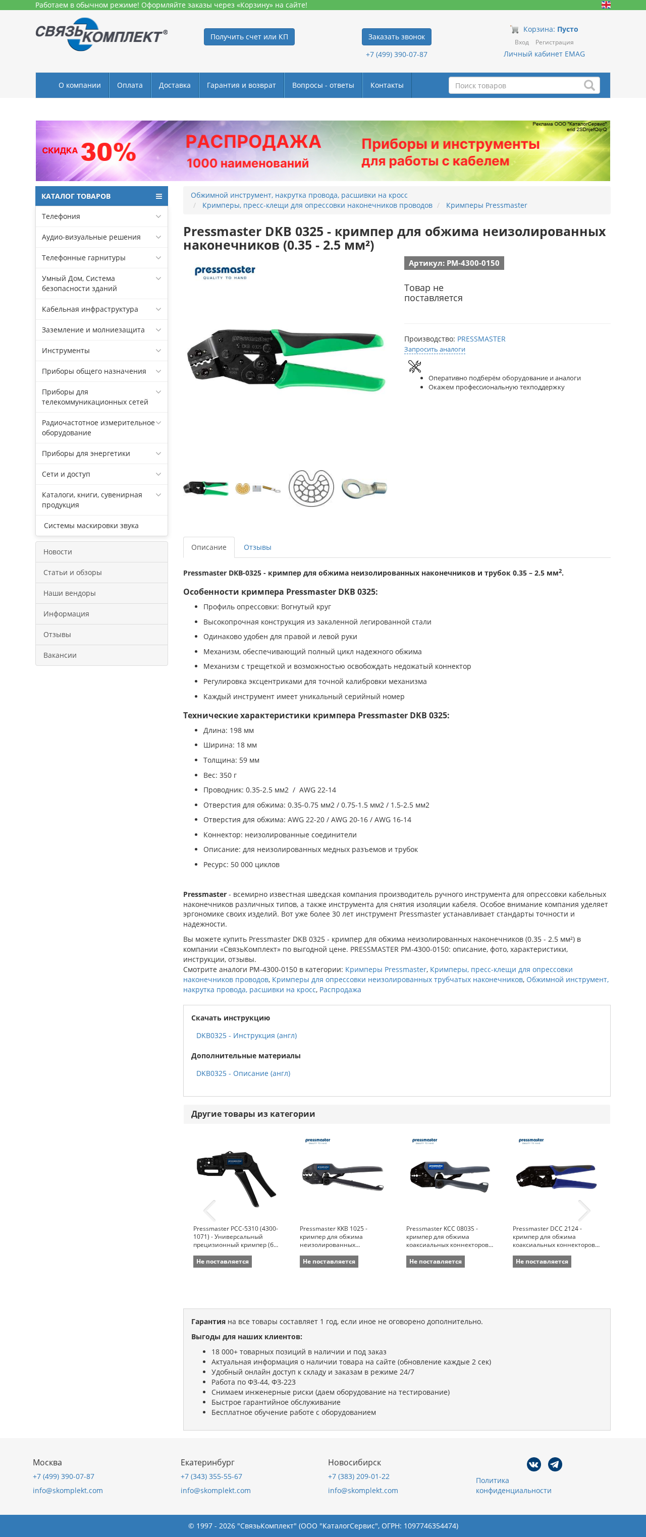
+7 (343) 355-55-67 (211, 1476)
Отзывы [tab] (258, 547)
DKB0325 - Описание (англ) (243, 1073)
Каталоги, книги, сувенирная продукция (92, 499)
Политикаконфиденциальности (514, 1485)
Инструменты (66, 350)
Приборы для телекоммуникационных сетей (95, 397)
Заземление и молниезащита (93, 329)
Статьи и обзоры (72, 572)
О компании (80, 85)
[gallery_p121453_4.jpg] (364, 488)
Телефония (61, 216)
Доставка (175, 85)
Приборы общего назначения (94, 371)
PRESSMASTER (481, 339)
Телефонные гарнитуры (84, 257)
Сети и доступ (66, 474)
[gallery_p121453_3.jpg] (311, 488)
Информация (66, 613)
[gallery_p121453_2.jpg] (258, 488)
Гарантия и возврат (241, 85)
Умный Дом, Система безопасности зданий (79, 283)
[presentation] (209, 1211)
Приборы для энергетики (86, 453)
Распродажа (340, 989)
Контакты (387, 85)
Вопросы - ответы (323, 85)
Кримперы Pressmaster (385, 969)
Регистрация (554, 42)
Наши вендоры (69, 593)
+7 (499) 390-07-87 (396, 54)
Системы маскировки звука (90, 525)
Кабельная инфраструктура (90, 309)
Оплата (130, 85)
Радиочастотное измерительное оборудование (98, 427)
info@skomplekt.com (68, 1490)
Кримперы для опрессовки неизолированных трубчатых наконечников (397, 979)
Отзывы (57, 634)
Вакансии (60, 655)
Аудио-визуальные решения (91, 237)
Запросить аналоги (434, 349)
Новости (57, 551)
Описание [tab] (209, 547)
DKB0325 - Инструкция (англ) (246, 1035)
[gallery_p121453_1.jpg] (206, 488)
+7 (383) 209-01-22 (359, 1476)
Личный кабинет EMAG (544, 54)
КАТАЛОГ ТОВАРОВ (76, 196)
